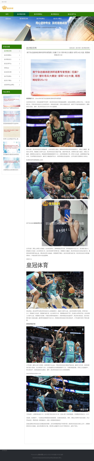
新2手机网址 (41, 18)
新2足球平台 (72, 14)
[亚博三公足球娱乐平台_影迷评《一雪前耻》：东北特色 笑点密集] (11, 132)
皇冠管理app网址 (76, 18)
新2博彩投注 (55, 14)
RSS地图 (53, 454)
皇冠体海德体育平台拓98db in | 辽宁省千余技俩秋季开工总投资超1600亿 (11, 123)
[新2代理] (7, 8)
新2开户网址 (57, 18)
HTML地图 (60, 454)
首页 (7, 14)
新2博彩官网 (21, 14)
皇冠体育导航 (36, 458)
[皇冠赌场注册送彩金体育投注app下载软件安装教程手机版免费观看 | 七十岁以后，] (11, 147)
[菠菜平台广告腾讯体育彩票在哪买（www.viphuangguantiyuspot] (11, 101)
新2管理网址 (38, 14)
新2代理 (78, 48)
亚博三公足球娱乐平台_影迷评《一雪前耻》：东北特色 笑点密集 (11, 139)
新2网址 (59, 458)
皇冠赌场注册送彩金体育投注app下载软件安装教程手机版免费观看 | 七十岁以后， (11, 154)
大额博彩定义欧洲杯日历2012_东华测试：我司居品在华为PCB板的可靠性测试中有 (11, 170)
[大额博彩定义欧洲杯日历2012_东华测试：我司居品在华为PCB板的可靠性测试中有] (11, 163)
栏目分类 (6, 47)
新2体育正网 (24, 18)
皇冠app (8, 18)
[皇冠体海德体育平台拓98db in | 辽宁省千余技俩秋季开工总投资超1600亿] (11, 116)
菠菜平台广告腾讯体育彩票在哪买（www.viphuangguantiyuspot (11, 108)
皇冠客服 (54, 458)
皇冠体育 (42, 458)
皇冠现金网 (48, 458)
